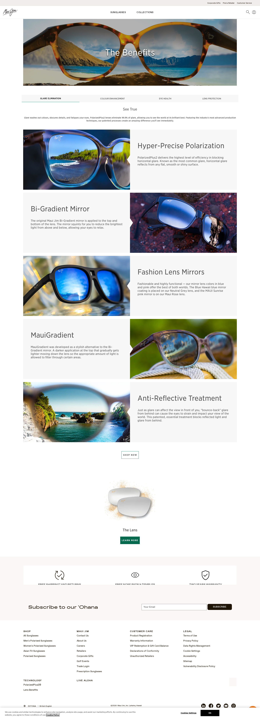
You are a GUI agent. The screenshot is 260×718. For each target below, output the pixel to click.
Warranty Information (141, 640)
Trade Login (83, 666)
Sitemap (187, 661)
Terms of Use (190, 635)
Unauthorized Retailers (142, 656)
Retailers (81, 651)
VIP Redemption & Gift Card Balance (149, 646)
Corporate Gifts (213, 3)
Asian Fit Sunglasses (34, 651)
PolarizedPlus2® (32, 684)
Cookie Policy (52, 715)
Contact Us (82, 635)
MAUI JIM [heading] (83, 631)
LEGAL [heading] (187, 631)
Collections (145, 12)
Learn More (130, 540)
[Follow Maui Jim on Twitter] (218, 707)
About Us (81, 640)
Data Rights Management (196, 646)
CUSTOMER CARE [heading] (141, 631)
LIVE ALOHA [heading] (85, 680)
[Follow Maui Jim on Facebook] (211, 707)
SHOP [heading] (27, 631)
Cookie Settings (191, 651)
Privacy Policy (190, 640)
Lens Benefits (30, 690)
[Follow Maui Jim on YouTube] (226, 707)
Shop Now (130, 455)
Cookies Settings (189, 713)
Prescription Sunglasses (89, 671)
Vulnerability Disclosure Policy (199, 666)
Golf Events (83, 661)
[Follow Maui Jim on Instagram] (233, 707)
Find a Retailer (229, 3)
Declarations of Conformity (144, 651)
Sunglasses (118, 12)
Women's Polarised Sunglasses (39, 646)
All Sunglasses (30, 635)
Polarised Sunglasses (34, 656)
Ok (210, 713)
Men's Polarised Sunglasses (37, 640)
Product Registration (141, 635)
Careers (81, 646)
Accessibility (189, 656)
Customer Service (244, 3)
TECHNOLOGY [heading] (32, 680)
